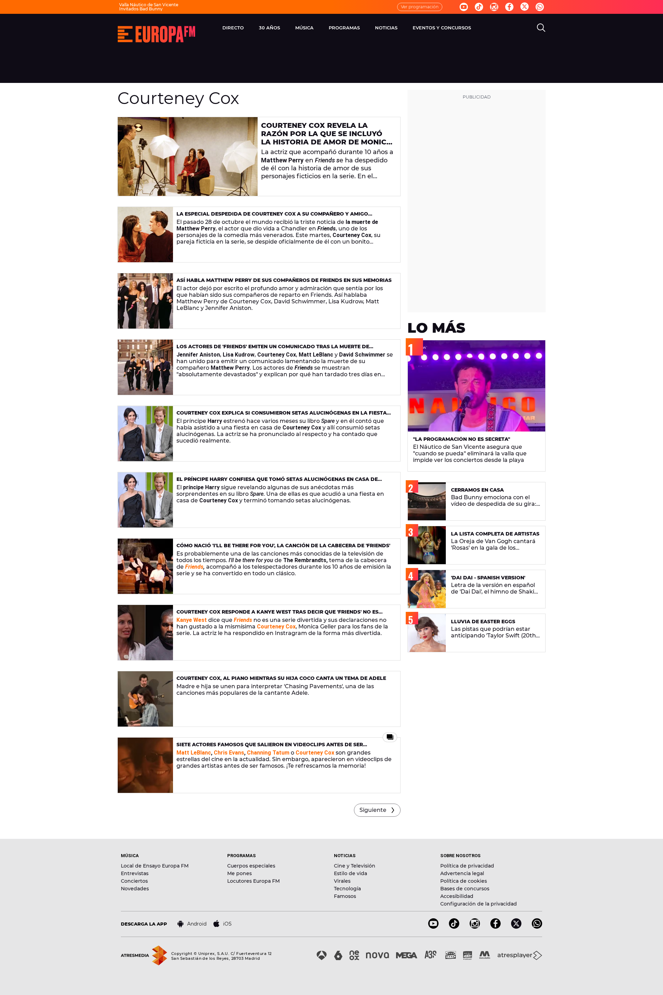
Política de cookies (463, 881)
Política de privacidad (467, 866)
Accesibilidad (456, 896)
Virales (342, 881)
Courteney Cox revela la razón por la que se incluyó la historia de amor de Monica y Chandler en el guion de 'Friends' (326, 142)
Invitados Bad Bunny (141, 8)
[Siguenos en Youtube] (464, 7)
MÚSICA (304, 27)
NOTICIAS (386, 27)
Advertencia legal (462, 873)
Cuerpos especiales (251, 866)
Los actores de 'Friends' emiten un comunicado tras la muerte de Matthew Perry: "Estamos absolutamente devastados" (272, 349)
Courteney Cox (315, 752)
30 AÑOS (269, 27)
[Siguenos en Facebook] (509, 7)
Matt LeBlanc (193, 752)
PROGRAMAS (344, 27)
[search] (541, 27)
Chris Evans (229, 752)
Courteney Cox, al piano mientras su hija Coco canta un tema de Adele (281, 678)
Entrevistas (134, 873)
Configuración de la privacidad (478, 904)
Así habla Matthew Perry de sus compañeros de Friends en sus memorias (284, 280)
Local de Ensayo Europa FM (155, 866)
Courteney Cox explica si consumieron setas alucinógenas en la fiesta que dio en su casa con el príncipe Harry (281, 416)
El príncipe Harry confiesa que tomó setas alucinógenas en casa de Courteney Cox (277, 482)
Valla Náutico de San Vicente (148, 4)
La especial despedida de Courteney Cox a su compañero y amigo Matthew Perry (272, 217)
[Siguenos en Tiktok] (479, 7)
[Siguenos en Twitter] (524, 7)
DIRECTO (233, 27)
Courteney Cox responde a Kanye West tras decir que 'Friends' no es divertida (277, 615)
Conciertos (134, 881)
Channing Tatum (268, 752)
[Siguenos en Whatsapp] (540, 7)
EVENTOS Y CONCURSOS (442, 27)
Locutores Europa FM (253, 881)
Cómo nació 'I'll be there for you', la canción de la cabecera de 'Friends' (283, 545)
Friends (194, 566)
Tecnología (347, 888)
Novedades (135, 888)
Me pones (239, 873)
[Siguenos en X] (516, 926)
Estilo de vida (350, 873)
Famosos (345, 896)
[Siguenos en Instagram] (494, 7)
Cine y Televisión (354, 866)
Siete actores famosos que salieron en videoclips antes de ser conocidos (269, 747)
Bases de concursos (464, 888)
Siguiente (372, 810)
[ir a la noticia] (188, 156)
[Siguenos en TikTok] (454, 926)
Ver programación (420, 6)
